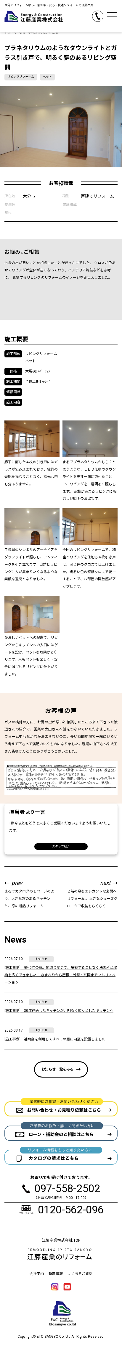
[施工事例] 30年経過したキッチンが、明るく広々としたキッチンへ (58, 1011)
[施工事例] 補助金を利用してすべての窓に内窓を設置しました (54, 1039)
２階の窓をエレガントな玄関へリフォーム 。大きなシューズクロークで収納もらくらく (92, 894)
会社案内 (37, 1274)
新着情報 (56, 1274)
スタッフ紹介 (61, 846)
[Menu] (112, 16)
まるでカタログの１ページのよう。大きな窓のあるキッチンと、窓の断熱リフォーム (29, 894)
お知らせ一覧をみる (57, 1069)
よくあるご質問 (80, 1274)
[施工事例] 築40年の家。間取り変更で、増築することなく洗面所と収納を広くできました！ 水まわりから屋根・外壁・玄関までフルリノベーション (60, 975)
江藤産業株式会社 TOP (61, 1240)
